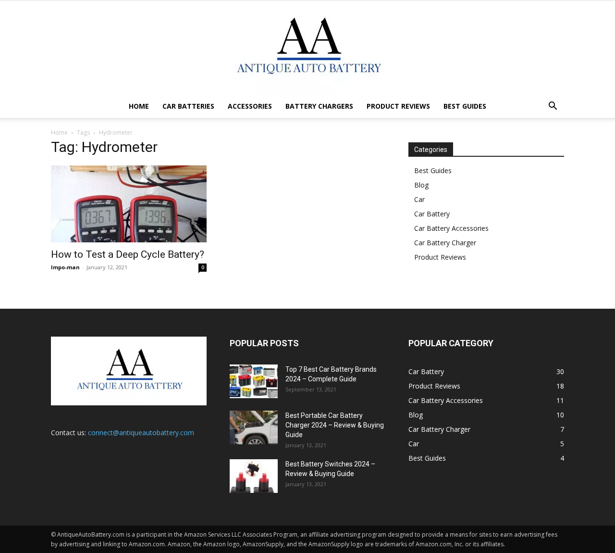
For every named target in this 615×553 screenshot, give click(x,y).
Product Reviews (398, 106)
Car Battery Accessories (451, 228)
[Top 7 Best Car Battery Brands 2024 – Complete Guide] (254, 381)
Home (139, 106)
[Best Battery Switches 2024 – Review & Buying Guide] (254, 476)
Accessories (250, 106)
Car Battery (432, 213)
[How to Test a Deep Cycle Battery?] (129, 203)
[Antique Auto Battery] (307, 48)
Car (419, 199)
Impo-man (65, 267)
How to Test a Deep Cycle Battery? (127, 254)
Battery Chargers (319, 106)
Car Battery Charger (445, 242)
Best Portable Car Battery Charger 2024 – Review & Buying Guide (334, 425)
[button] (552, 107)
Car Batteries (188, 106)
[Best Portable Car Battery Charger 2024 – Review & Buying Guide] (254, 427)
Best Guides (464, 106)
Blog (421, 184)
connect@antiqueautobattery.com (141, 432)
